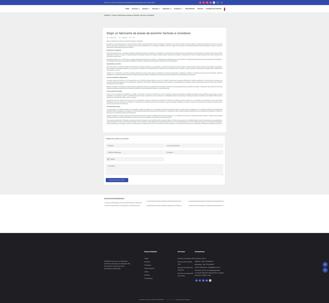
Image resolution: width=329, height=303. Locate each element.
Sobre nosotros (149, 268)
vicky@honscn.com (214, 267)
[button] (225, 9)
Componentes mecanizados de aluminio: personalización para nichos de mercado (207, 201)
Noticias (147, 275)
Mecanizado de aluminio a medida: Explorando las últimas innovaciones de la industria (165, 205)
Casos (146, 272)
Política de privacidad (183, 299)
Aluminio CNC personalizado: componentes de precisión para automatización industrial (207, 205)
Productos (147, 265)
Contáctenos (148, 278)
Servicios (147, 262)
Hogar (146, 258)
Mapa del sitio (170, 299)
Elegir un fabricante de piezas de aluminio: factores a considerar (133, 15)
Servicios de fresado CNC (186, 258)
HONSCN (107, 15)
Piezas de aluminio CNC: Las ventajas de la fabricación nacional (123, 205)
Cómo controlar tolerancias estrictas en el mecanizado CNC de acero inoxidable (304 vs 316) (165, 201)
